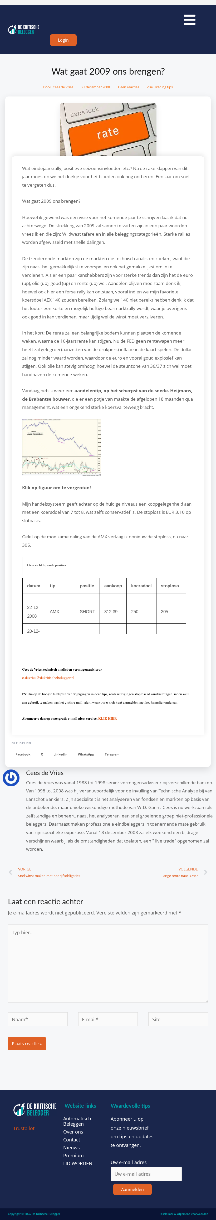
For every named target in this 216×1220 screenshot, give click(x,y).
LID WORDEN (77, 1163)
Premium (73, 1155)
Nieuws (71, 1147)
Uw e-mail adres (129, 1162)
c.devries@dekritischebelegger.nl (48, 677)
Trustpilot (24, 1128)
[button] (23, 755)
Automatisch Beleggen (77, 1121)
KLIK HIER (107, 718)
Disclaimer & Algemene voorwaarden (184, 1214)
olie (150, 87)
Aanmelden (132, 1189)
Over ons (73, 1131)
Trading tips (163, 87)
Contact (71, 1139)
